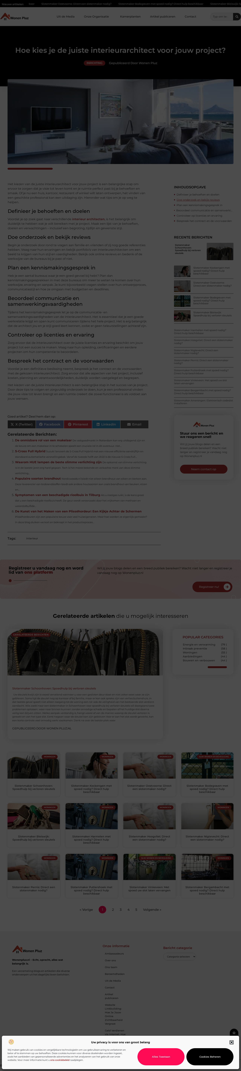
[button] (231, 1042)
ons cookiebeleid (59, 1060)
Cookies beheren (210, 1056)
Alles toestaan (161, 1056)
